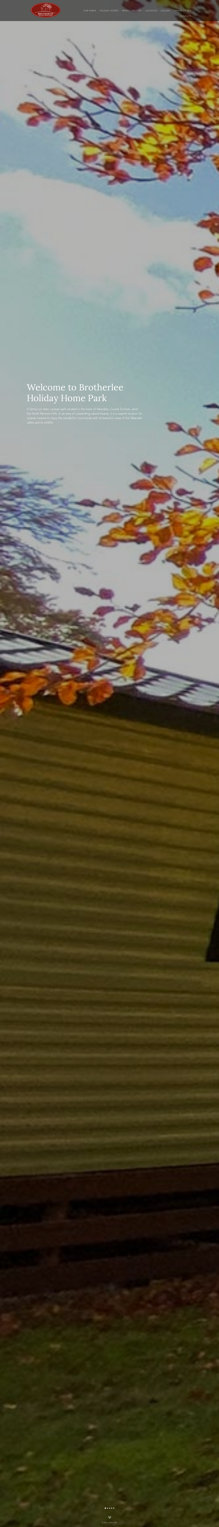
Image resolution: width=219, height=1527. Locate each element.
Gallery (165, 10)
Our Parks (89, 10)
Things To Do (182, 10)
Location (151, 10)
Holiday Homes (109, 10)
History (137, 10)
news (125, 10)
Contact (185, 16)
